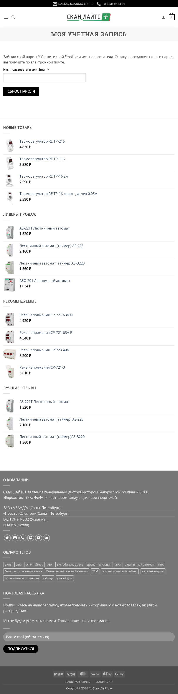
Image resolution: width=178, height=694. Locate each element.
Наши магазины (78, 682)
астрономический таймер (119, 571)
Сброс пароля (21, 91)
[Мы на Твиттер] (7, 538)
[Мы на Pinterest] (30, 538)
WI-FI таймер (34, 564)
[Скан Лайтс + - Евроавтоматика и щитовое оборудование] (89, 17)
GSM (19, 564)
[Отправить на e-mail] (15, 538)
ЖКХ (118, 564)
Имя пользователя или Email (35, 69)
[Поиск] (13, 17)
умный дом (65, 578)
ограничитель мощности (22, 578)
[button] (5, 17)
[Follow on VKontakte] (46, 538)
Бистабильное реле (70, 564)
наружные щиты (153, 571)
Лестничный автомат (139, 564)
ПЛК (161, 564)
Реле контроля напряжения (23, 571)
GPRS (8, 564)
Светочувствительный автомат (67, 571)
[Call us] (22, 538)
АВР (50, 564)
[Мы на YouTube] (38, 538)
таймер (48, 578)
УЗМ (95, 571)
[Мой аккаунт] (163, 17)
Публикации (103, 682)
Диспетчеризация (99, 564)
